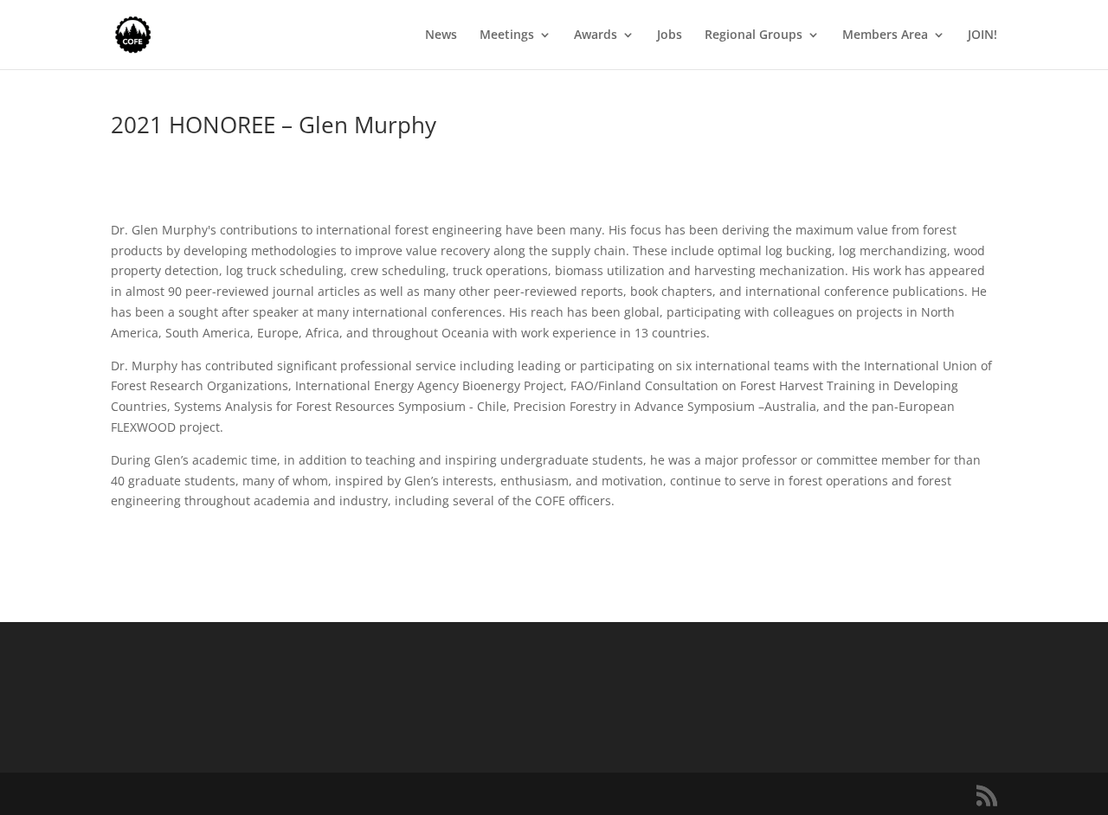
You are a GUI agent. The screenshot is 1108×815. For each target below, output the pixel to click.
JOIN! (982, 35)
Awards (595, 35)
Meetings (507, 35)
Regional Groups (753, 35)
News (441, 35)
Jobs (669, 35)
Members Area (885, 35)
